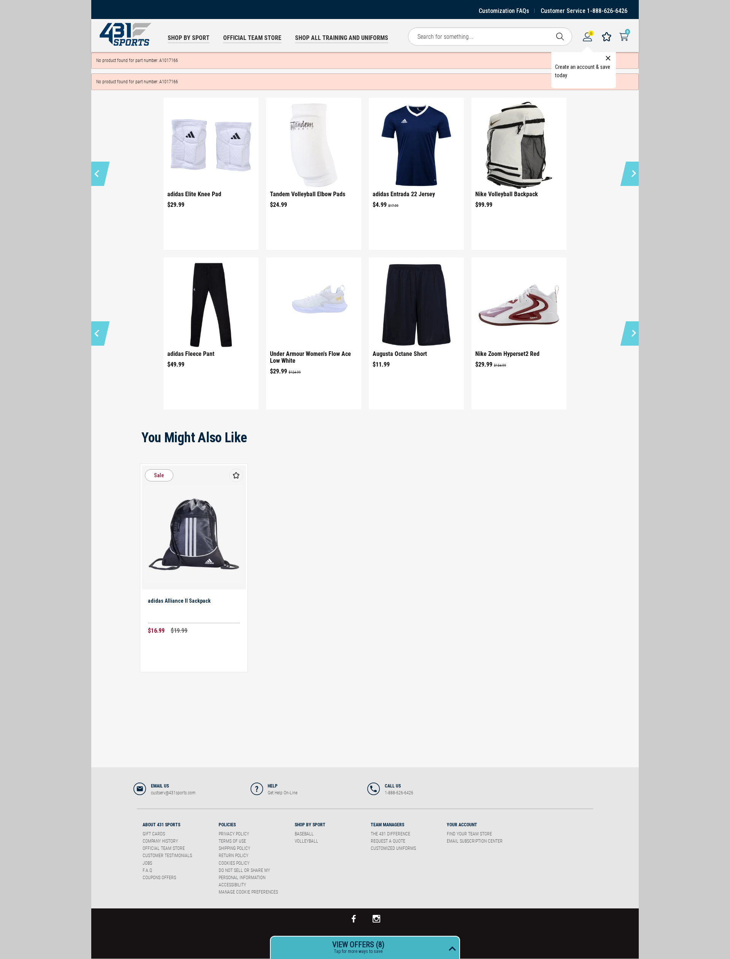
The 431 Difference (390, 834)
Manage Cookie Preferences (248, 892)
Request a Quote (388, 841)
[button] (98, 174)
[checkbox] (236, 475)
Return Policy (233, 855)
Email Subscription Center (475, 841)
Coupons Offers (159, 877)
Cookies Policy (234, 863)
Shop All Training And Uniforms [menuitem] (341, 37)
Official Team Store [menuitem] (252, 37)
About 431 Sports (161, 824)
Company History (160, 841)
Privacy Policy (234, 834)
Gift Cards (154, 834)
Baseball (304, 834)
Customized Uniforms (393, 848)
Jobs (147, 863)
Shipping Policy (234, 848)
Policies (227, 824)
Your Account (462, 824)
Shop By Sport (310, 824)
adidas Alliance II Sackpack (179, 601)
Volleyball (306, 841)
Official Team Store (164, 848)
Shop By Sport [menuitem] (188, 37)
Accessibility (232, 885)
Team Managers (387, 824)
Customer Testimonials (167, 855)
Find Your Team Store (469, 834)
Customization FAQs (504, 10)
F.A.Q (147, 870)
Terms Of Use (232, 841)
